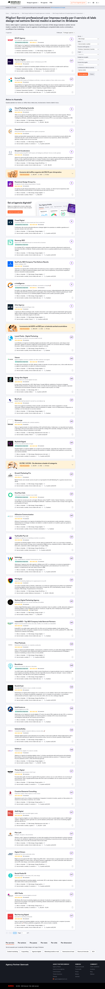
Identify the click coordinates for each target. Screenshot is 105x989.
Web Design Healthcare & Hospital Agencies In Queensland (67, 13)
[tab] (10, 942)
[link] (44, 3)
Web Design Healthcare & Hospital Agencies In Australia (36, 13)
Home (7, 13)
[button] (89, 3)
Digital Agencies (15, 13)
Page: (19, 933)
